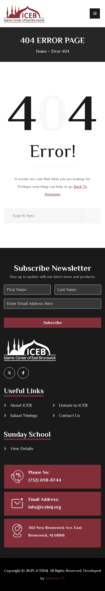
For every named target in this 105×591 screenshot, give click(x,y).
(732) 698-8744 (44, 480)
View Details (21, 448)
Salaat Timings (23, 415)
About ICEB (21, 405)
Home (41, 51)
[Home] (24, 14)
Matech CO (55, 578)
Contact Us (69, 415)
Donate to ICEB (73, 405)
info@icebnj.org (44, 507)
